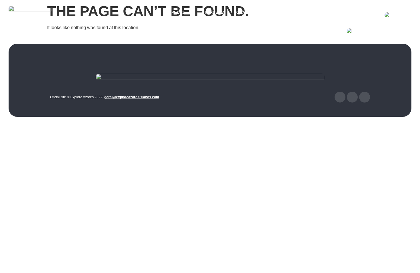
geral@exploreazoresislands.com (131, 97)
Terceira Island (215, 15)
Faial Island (338, 15)
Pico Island (311, 15)
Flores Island (365, 15)
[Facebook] (340, 97)
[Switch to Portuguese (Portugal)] (376, 31)
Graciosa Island (247, 15)
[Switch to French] (395, 15)
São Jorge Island (281, 15)
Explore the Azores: (179, 15)
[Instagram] (352, 97)
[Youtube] (364, 97)
